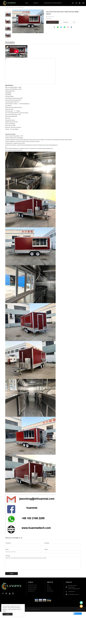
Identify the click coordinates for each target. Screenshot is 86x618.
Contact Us (65, 22)
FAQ (48, 585)
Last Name (46, 543)
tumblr (71, 27)
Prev (8, 9)
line (58, 27)
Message (7, 555)
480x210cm (21, 7)
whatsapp (64, 27)
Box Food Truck (13, 7)
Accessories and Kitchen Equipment (53, 2)
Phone (46, 549)
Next (8, 40)
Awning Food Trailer (32, 589)
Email (6, 549)
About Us (49, 587)
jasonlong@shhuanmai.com (73, 594)
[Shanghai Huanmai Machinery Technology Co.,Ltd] (11, 590)
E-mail (81, 606)
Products (35, 2)
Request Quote (52, 22)
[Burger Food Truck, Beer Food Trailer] (44, 600)
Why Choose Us (50, 590)
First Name (8, 543)
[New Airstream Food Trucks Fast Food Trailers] (36, 600)
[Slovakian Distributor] (49, 600)
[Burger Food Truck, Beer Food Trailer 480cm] (40, 600)
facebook (54, 27)
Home (26, 2)
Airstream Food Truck (32, 585)
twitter (61, 27)
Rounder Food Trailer (32, 587)
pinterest (68, 27)
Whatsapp (81, 602)
